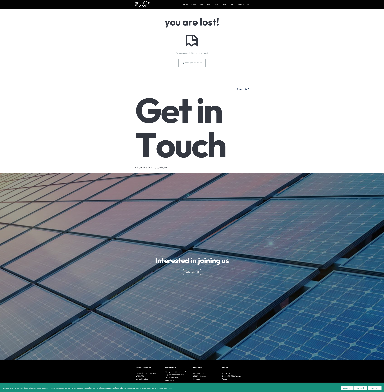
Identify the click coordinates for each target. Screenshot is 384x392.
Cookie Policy (168, 388)
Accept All (375, 388)
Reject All (360, 388)
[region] (192, 387)
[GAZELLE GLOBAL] (142, 4)
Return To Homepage (193, 63)
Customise (346, 388)
